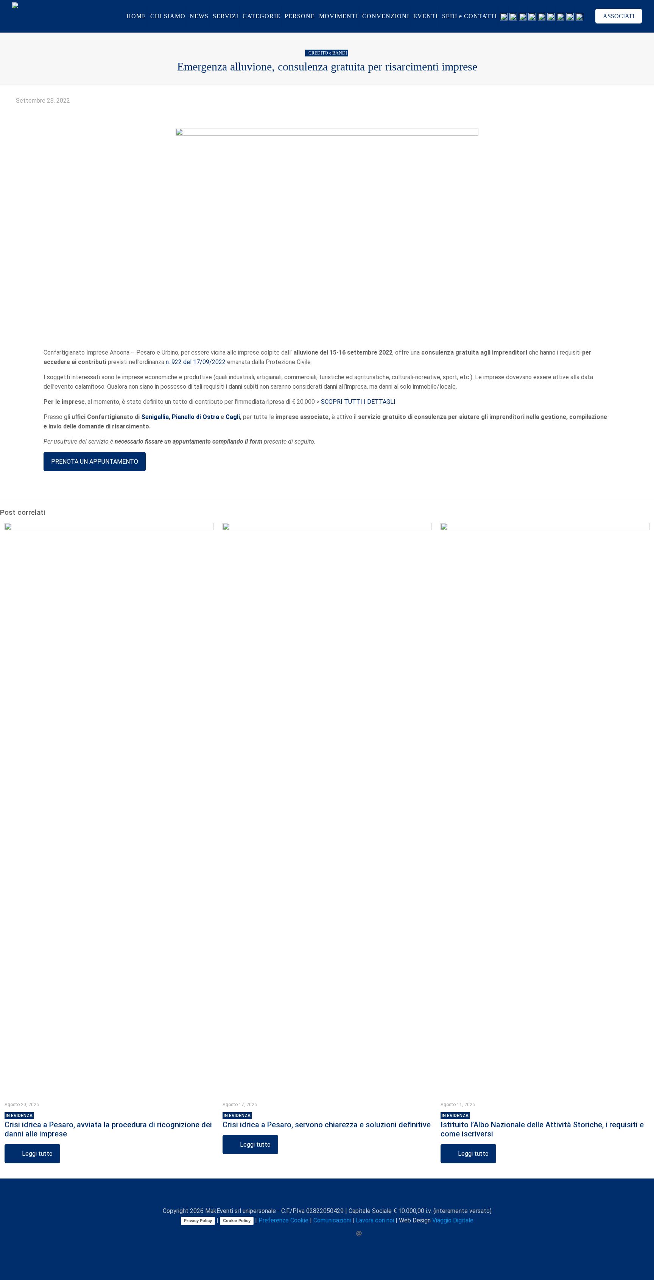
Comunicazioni (332, 1220)
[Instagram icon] (335, 1233)
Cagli (233, 416)
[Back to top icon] (327, 1194)
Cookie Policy (237, 1220)
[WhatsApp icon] (295, 1233)
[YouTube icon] (319, 1233)
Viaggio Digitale (452, 1220)
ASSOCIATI (618, 16)
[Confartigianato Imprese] (59, 16)
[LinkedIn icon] (327, 1233)
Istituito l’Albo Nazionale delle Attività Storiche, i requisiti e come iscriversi (542, 1125)
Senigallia (155, 416)
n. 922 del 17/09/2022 (196, 362)
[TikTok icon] (351, 1233)
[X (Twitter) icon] (311, 1233)
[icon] (343, 1233)
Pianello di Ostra (195, 416)
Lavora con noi (375, 1220)
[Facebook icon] (303, 1233)
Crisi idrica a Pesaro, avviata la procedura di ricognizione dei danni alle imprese (108, 1125)
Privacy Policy (198, 1220)
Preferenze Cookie (283, 1220)
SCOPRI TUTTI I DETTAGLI (358, 401)
